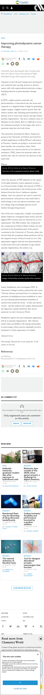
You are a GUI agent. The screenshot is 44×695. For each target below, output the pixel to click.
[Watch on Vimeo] (26, 626)
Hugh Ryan (32, 486)
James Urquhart (28, 575)
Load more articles (22, 588)
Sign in (16, 423)
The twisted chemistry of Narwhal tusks (9, 560)
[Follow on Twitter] (10, 626)
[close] (42, 54)
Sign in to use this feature (32, 54)
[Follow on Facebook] (3, 626)
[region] (20, 673)
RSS (24, 621)
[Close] (37, 654)
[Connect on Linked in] (18, 626)
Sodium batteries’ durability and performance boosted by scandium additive (32, 519)
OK (20, 683)
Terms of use (27, 634)
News (3, 38)
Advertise (4, 617)
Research (27, 466)
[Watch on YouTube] (33, 626)
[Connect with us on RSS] (41, 626)
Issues (25, 613)
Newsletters (8, 14)
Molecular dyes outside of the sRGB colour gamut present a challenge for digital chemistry (32, 474)
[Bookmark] (17, 64)
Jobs (15, 14)
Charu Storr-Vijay (10, 527)
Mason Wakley (12, 486)
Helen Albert (33, 531)
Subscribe (4, 613)
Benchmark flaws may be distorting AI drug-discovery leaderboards (10, 516)
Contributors (28, 617)
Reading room (24, 14)
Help (2, 634)
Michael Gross (10, 51)
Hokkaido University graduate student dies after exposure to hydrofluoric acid (10, 474)
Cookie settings (20, 688)
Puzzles (33, 14)
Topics (3, 621)
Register (27, 423)
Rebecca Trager (7, 570)
